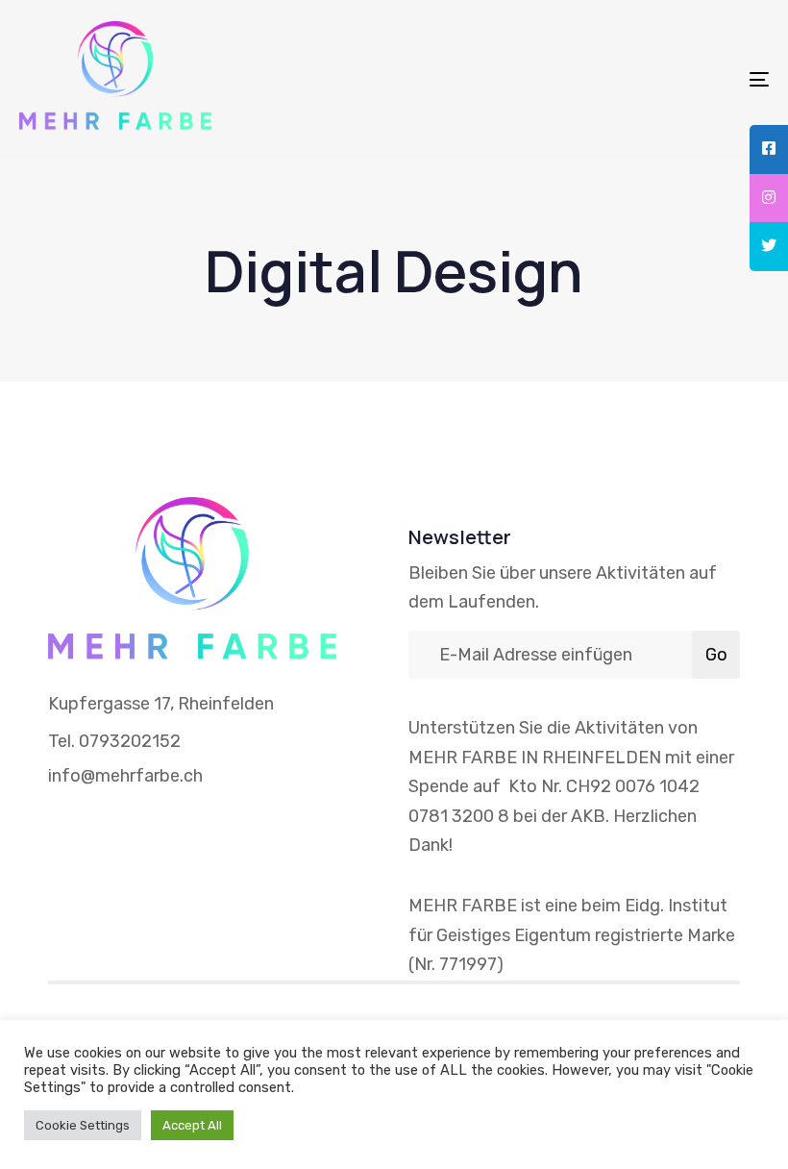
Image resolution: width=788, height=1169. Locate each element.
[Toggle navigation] (644, 79)
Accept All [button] (192, 1125)
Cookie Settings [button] (83, 1125)
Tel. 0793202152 (114, 741)
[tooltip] (769, 149)
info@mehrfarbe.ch (125, 775)
